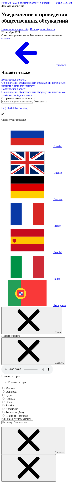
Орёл (9, 402)
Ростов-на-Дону (15, 412)
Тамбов (10, 405)
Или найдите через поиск (16, 418)
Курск (9, 395)
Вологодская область (42, 29)
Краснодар (12, 408)
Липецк (10, 398)
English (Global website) (14, 108)
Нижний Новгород (17, 415)
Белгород (11, 391)
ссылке (5, 38)
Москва (10, 388)
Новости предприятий (14, 29)
